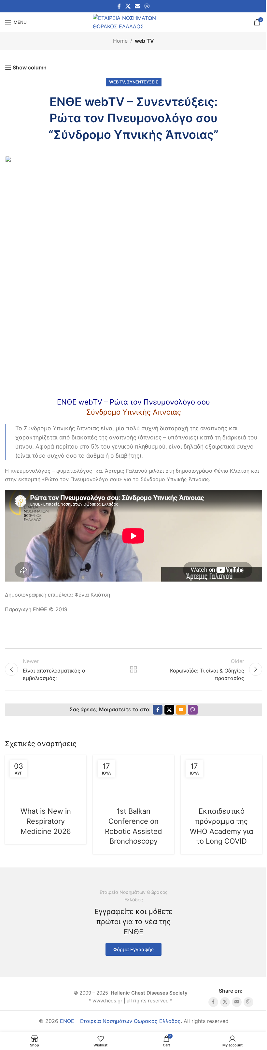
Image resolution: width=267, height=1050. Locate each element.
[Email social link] (137, 6)
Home (120, 40)
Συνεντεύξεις (142, 82)
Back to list (133, 669)
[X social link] (128, 6)
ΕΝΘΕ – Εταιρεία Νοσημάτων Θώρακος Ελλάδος (120, 1021)
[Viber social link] (147, 6)
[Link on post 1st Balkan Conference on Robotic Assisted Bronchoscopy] (133, 776)
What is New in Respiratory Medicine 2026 (46, 821)
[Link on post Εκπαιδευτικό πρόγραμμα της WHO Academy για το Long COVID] (221, 776)
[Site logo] (133, 21)
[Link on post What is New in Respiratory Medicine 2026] (45, 776)
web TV (144, 40)
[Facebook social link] (119, 6)
